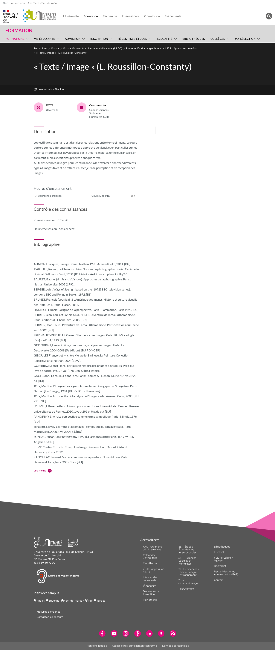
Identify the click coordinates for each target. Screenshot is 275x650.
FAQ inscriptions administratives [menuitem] (152, 548)
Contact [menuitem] (218, 580)
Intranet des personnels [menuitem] (150, 579)
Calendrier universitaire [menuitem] (150, 556)
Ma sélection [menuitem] (245, 39)
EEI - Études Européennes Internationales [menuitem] (187, 549)
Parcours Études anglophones (144, 48)
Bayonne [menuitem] (53, 600)
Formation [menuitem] (91, 16)
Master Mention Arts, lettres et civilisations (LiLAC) (92, 48)
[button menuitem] (269, 16)
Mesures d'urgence (48, 611)
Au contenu (18, 3)
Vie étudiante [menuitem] (44, 39)
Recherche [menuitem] (110, 16)
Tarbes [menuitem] (101, 600)
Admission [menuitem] (72, 39)
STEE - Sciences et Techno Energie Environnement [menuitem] (189, 572)
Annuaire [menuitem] (151, 586)
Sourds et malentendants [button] (64, 575)
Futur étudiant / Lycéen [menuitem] (223, 559)
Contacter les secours (50, 617)
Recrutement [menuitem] (186, 588)
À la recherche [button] (36, 3)
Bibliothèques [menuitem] (193, 39)
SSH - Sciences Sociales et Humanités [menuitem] (187, 560)
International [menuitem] (130, 16)
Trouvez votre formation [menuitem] (151, 593)
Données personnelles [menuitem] (175, 645)
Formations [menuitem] (15, 39)
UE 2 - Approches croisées (181, 48)
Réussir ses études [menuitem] (132, 39)
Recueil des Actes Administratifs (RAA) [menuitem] (226, 573)
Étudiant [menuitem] (219, 552)
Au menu (52, 3)
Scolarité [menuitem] (164, 39)
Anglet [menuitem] (41, 600)
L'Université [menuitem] (71, 16)
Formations (40, 48)
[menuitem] (102, 633)
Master (55, 48)
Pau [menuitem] (90, 600)
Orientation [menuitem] (152, 16)
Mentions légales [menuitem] (96, 645)
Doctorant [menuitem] (220, 566)
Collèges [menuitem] (217, 39)
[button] (51, 542)
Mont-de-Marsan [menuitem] (73, 600)
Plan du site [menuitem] (150, 599)
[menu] (26, 38)
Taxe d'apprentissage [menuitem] (188, 582)
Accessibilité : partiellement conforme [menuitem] (134, 645)
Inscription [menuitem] (99, 39)
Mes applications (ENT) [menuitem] (154, 570)
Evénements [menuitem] (173, 16)
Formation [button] (18, 30)
